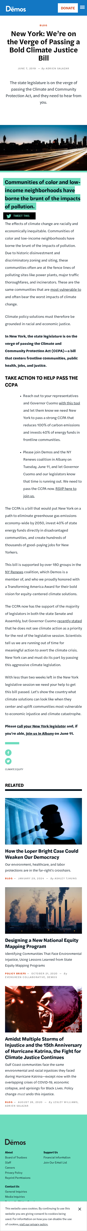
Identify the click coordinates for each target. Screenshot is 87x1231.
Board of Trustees (16, 1157)
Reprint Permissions (17, 1178)
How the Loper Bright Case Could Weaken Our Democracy (41, 853)
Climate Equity (14, 769)
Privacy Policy (13, 1172)
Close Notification (79, 1216)
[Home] (16, 13)
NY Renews (14, 571)
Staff (8, 1162)
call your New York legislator (41, 725)
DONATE (68, 7)
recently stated (69, 620)
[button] (8, 752)
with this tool (69, 402)
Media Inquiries (15, 1196)
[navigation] (82, 7)
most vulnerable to (65, 289)
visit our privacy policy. (33, 1224)
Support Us (51, 1152)
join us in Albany (40, 733)
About (9, 1152)
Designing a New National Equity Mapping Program (41, 942)
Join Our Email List (55, 1162)
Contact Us (12, 1186)
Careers (10, 1167)
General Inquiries (16, 1191)
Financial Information (57, 1157)
